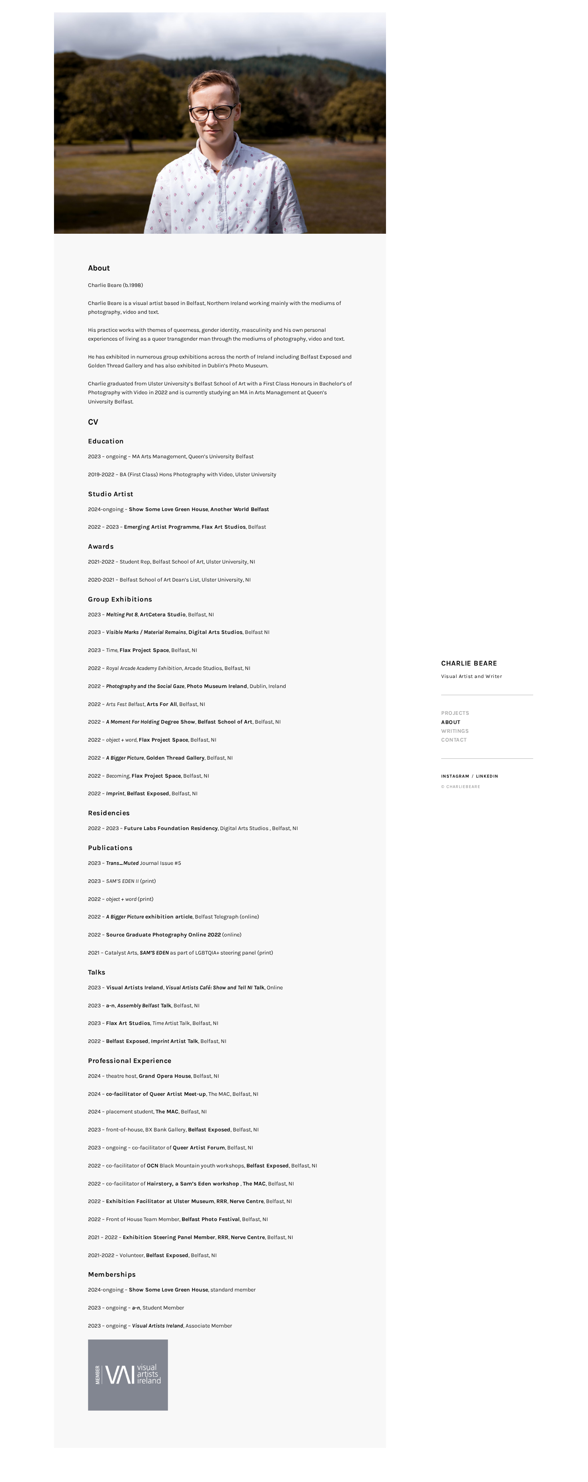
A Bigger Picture (125, 757)
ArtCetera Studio (163, 614)
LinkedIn (487, 776)
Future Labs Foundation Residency (171, 828)
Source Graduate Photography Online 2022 (163, 934)
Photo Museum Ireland (217, 686)
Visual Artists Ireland (134, 987)
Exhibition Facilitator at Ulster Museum (160, 1201)
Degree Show (150, 721)
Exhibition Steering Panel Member (169, 1237)
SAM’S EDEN (154, 952)
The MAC (167, 1111)
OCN (152, 1165)
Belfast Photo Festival (211, 1219)
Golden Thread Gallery (175, 757)
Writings (455, 731)
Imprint (115, 793)
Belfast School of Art (225, 721)
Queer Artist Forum (199, 1147)
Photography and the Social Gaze (145, 686)
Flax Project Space (144, 650)
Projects (455, 713)
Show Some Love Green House (168, 509)
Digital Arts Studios (215, 632)
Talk (215, 987)
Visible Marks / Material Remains (146, 632)
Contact (454, 739)
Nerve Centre (247, 1201)
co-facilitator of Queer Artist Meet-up (156, 1094)
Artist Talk (174, 1041)
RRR (221, 1201)
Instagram (455, 776)
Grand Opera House (165, 1076)
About (450, 722)
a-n (110, 1005)
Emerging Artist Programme (161, 526)
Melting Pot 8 (122, 614)
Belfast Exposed (148, 793)
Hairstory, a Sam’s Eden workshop (193, 1183)
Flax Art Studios (224, 526)
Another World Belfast (239, 509)
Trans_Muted (122, 863)
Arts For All (162, 704)
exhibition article (148, 916)
